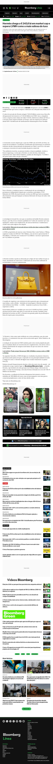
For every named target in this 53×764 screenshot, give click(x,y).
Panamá (29, 733)
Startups (4, 750)
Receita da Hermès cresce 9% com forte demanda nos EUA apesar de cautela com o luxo (10, 433)
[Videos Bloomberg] (26, 580)
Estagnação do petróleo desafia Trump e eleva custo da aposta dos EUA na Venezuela (37, 702)
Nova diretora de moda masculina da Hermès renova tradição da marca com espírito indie (42, 433)
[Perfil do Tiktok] (20, 721)
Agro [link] (21, 13)
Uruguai (29, 734)
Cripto (4, 756)
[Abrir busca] (7, 8)
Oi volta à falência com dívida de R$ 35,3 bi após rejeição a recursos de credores (13, 678)
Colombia (30, 727)
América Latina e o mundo (33, 722)
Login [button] (49, 8)
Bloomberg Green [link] (35, 13)
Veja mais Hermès (26, 417)
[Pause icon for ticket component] (3, 16)
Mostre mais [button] (26, 708)
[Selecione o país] (17, 8)
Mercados (5, 747)
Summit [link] (27, 13)
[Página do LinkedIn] (17, 721)
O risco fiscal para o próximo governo (14, 549)
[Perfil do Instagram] (14, 721)
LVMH (23, 654)
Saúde (4, 755)
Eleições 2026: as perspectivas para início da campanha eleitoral (22, 584)
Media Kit (29, 749)
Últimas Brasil (34, 654)
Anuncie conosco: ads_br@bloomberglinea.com (37, 758)
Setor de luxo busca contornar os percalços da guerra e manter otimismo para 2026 (25, 433)
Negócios (6, 20)
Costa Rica (30, 735)
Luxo (28, 654)
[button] (4, 98)
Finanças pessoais (6, 753)
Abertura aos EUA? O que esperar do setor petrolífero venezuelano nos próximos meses (14, 702)
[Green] (26, 614)
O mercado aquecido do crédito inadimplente (16, 529)
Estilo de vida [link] (45, 13)
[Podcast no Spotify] (23, 721)
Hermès (17, 654)
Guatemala (30, 738)
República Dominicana (32, 739)
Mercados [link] (15, 13)
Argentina (30, 726)
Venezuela (30, 728)
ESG (4, 751)
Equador (29, 732)
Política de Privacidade (32, 748)
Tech (4, 749)
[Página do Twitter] (7, 721)
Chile (29, 729)
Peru (28, 731)
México (29, 724)
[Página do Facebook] (4, 721)
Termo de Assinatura (32, 747)
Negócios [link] (7, 13)
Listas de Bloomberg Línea (8, 748)
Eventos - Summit (31, 754)
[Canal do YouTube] (10, 721)
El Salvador (30, 737)
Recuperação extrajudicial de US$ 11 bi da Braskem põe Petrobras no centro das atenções (38, 678)
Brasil (29, 723)
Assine (29, 745)
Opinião (4, 754)
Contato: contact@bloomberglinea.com (36, 755)
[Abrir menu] (4, 8)
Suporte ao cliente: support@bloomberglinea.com (38, 757)
